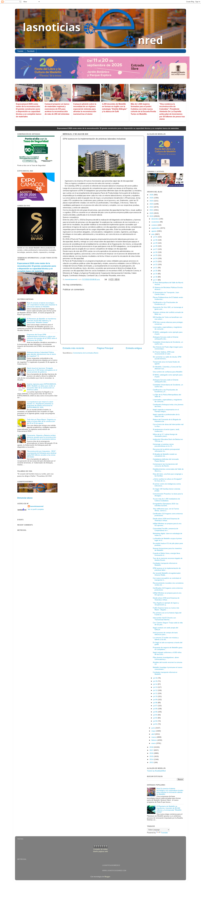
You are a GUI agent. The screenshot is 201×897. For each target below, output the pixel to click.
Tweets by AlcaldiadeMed (156, 771)
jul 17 (155, 280)
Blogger (107, 877)
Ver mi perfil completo (36, 509)
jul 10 (155, 696)
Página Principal (105, 348)
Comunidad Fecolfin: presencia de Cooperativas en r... (165, 529)
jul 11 (155, 693)
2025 (152, 198)
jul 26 (155, 252)
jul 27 (155, 249)
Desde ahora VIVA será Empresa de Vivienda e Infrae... (166, 519)
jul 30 (155, 240)
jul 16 (155, 678)
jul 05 (155, 712)
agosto (154, 231)
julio (153, 234)
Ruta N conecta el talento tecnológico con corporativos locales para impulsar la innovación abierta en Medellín (42, 304)
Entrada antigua (134, 348)
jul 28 (155, 246)
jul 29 (155, 243)
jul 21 (155, 268)
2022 (152, 207)
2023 (152, 204)
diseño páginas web (100, 851)
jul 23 (155, 261)
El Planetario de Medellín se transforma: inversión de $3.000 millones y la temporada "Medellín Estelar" (41, 320)
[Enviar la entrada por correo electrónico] (105, 279)
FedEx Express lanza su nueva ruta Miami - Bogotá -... (166, 609)
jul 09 (155, 699)
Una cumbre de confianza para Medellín (167, 372)
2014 (152, 759)
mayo (153, 731)
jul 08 (155, 702)
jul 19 (155, 274)
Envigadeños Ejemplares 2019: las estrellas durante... (165, 504)
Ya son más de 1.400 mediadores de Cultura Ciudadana (166, 500)
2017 (152, 750)
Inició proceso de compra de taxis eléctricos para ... (165, 633)
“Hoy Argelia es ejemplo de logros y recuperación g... (166, 604)
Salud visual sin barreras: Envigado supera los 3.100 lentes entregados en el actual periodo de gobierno (42, 370)
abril (153, 734)
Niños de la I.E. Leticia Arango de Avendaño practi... (165, 435)
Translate (164, 833)
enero (153, 743)
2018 (152, 747)
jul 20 (155, 271)
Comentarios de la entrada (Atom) (85, 353)
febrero (154, 740)
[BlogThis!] (112, 279)
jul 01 (155, 724)
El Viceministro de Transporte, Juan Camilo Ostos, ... (166, 293)
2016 (152, 753)
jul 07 (155, 706)
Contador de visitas (100, 849)
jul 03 (155, 718)
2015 (152, 756)
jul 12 (155, 690)
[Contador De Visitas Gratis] (100, 847)
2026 (152, 195)
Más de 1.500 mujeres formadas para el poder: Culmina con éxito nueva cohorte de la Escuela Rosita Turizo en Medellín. (143, 109)
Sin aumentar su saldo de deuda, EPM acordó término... (167, 358)
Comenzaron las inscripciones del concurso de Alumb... (165, 465)
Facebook (31, 51)
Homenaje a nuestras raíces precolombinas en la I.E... (163, 445)
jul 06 (155, 709)
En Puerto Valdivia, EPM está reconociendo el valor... (163, 353)
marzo (154, 737)
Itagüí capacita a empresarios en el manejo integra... (166, 410)
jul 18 (155, 277)
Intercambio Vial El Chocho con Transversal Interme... (164, 619)
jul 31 (155, 237)
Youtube (20, 51)
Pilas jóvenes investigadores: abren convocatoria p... (166, 658)
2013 (152, 762)
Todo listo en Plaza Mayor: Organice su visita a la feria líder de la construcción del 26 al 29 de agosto (41, 421)
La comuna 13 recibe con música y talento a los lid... (166, 638)
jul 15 (155, 681)
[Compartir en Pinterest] (118, 279)
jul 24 (155, 258)
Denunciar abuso (25, 498)
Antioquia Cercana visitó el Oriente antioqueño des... (165, 338)
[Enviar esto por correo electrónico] (110, 279)
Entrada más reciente (73, 348)
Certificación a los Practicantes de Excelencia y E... (165, 303)
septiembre (155, 228)
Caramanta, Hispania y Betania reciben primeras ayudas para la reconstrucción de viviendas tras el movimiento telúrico (41, 437)
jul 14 (155, 684)
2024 (152, 201)
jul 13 (155, 687)
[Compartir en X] (114, 279)
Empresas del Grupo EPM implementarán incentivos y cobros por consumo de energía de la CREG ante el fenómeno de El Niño (42, 337)
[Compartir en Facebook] (116, 279)
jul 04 (155, 715)
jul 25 (155, 255)
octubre (154, 225)
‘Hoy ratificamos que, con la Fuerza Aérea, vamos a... (166, 509)
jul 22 (155, 264)
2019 (152, 216)
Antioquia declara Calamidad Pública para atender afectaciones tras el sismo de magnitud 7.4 (41, 354)
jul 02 (155, 721)
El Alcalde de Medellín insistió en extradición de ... (165, 455)
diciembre (155, 219)
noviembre (155, 222)
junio (153, 728)
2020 (152, 213)
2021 (152, 210)
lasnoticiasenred (36, 506)
